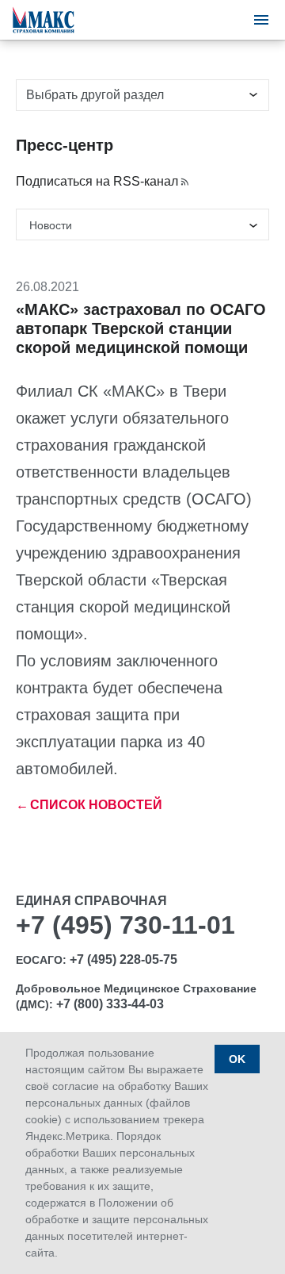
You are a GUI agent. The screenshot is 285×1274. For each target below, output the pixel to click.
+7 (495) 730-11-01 (125, 925)
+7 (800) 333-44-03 (110, 1004)
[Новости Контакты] (142, 224)
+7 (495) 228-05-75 (123, 959)
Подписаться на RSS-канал (97, 181)
